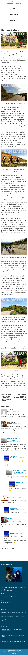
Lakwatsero (12, 2)
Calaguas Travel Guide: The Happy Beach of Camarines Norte (12, 630)
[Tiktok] (9, 603)
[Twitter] (5, 603)
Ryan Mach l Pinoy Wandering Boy (13, 439)
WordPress (14, 653)
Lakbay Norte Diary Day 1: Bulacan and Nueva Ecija (20, 397)
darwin (9, 496)
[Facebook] (1, 603)
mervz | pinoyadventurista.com (15, 519)
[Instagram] (3, 603)
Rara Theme (18, 651)
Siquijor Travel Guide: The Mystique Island (13, 616)
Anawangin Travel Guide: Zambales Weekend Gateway (12, 635)
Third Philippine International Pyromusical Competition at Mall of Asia (6, 397)
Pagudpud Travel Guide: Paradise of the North (13, 641)
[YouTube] (7, 603)
